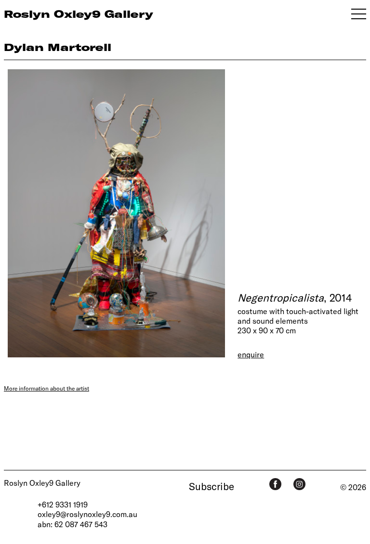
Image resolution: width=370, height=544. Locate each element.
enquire (251, 354)
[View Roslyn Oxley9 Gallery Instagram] (299, 484)
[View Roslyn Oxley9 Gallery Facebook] (275, 484)
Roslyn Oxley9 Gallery (42, 482)
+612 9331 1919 (63, 504)
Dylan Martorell (57, 47)
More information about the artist (46, 388)
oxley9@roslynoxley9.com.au (87, 514)
